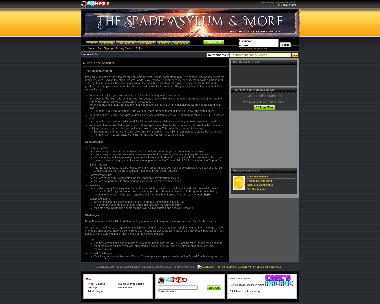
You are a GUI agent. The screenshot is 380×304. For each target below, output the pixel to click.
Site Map (275, 266)
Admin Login (95, 291)
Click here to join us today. (245, 291)
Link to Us (263, 266)
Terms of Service (226, 266)
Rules (139, 48)
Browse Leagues (167, 291)
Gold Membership (257, 176)
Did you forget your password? (253, 48)
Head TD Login (96, 283)
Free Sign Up (105, 48)
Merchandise (125, 287)
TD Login (93, 287)
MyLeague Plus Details (131, 283)
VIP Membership (256, 189)
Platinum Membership (260, 180)
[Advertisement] (264, 139)
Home (91, 48)
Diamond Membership (260, 185)
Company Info (246, 266)
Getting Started (124, 48)
